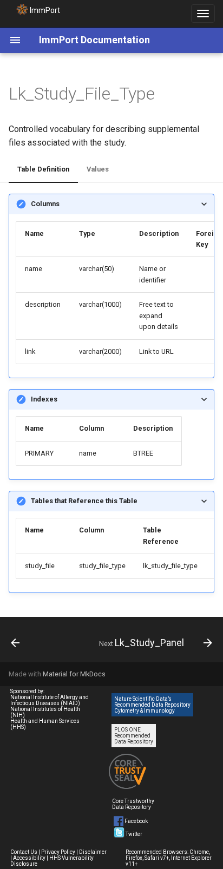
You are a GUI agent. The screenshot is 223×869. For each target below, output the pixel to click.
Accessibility (29, 858)
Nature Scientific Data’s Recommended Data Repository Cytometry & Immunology (152, 705)
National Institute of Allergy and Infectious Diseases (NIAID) (49, 700)
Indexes (44, 399)
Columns (45, 204)
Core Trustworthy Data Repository (133, 804)
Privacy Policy (58, 852)
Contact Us (23, 852)
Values (98, 169)
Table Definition (43, 169)
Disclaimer (93, 852)
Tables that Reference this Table (84, 501)
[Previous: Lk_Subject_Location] (15, 643)
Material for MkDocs (74, 674)
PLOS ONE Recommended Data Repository (133, 736)
